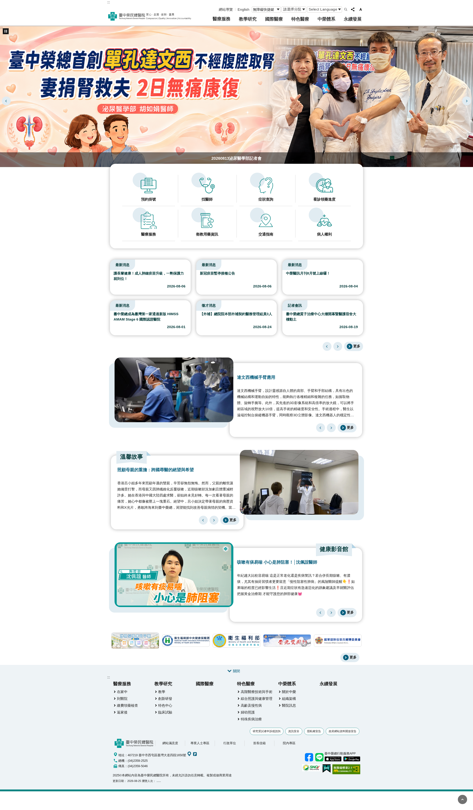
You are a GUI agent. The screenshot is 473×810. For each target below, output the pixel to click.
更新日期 (118, 780)
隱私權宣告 (314, 731)
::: (108, 2)
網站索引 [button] (345, 9)
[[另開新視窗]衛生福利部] (236, 641)
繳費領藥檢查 (127, 705)
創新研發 (165, 699)
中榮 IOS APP (332, 759)
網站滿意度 (170, 743)
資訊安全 (293, 731)
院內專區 (289, 743)
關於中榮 (289, 692)
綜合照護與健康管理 (256, 699)
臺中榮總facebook (309, 757)
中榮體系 (326, 18)
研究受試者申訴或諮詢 (266, 731)
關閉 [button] (236, 671)
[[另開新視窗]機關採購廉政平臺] (135, 641)
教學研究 (248, 18)
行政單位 (229, 743)
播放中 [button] (6, 31)
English (243, 9)
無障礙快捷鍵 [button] (263, 9)
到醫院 (122, 699)
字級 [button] (360, 9)
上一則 (6, 100)
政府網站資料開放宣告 (342, 731)
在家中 (122, 692)
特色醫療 (300, 18)
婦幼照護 (248, 712)
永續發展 (353, 18)
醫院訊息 (289, 705)
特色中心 (165, 705)
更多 (356, 346)
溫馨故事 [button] (131, 456)
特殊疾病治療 (251, 719)
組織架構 (289, 699)
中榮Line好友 (319, 757)
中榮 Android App (351, 759)
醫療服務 (221, 18)
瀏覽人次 (147, 780)
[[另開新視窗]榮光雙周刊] (287, 640)
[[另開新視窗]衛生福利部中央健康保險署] (186, 640)
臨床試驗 (165, 712)
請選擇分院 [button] (292, 9)
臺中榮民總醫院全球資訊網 (149, 16)
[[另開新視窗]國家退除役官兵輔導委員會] (338, 640)
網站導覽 (226, 9)
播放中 (112, 264)
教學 (161, 692)
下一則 (466, 100)
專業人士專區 (199, 743)
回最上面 (462, 799)
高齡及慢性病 (251, 705)
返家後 (122, 712)
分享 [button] (352, 9)
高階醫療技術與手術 (256, 692)
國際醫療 (274, 18)
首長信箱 (259, 743)
